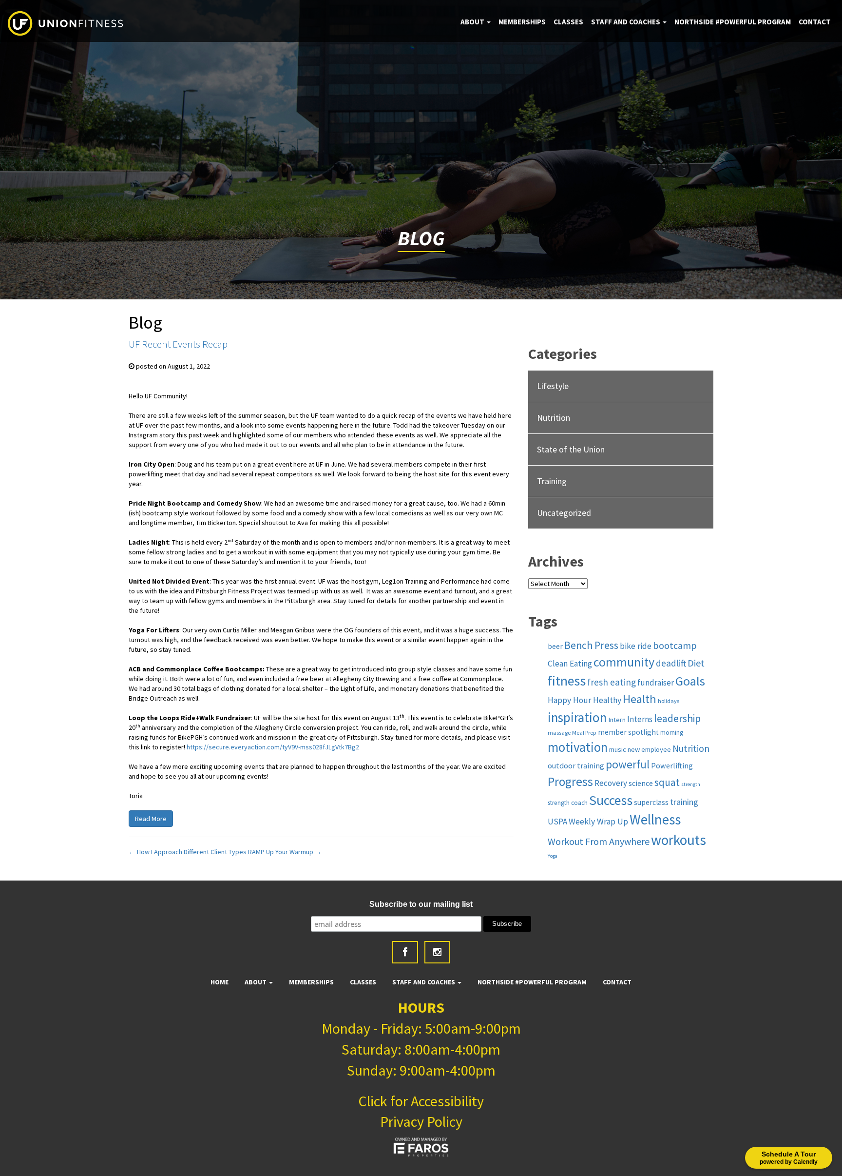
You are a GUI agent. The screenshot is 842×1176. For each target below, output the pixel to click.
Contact (815, 21)
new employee (649, 749)
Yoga (552, 856)
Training (552, 481)
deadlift (671, 663)
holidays (668, 701)
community (623, 662)
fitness (567, 680)
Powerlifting (672, 765)
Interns (639, 719)
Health (639, 698)
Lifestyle (553, 386)
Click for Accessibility (421, 1101)
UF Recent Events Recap (178, 344)
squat (667, 782)
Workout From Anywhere (599, 841)
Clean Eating (570, 663)
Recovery (610, 783)
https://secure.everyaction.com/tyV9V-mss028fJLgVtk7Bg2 (273, 747)
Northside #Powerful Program (732, 21)
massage (559, 732)
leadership (677, 718)
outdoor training (576, 765)
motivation (578, 747)
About (473, 21)
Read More (151, 818)
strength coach (568, 803)
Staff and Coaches (626, 21)
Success (610, 800)
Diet (696, 663)
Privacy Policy (421, 1121)
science (641, 783)
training (684, 801)
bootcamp (675, 645)
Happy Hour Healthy (584, 700)
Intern (617, 719)
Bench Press (591, 645)
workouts (678, 840)
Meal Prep (584, 732)
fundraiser (655, 682)
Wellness (655, 819)
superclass (651, 802)
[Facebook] (405, 952)
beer (555, 646)
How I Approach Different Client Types (188, 851)
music (617, 749)
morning (671, 732)
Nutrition (553, 417)
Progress (570, 781)
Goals (690, 681)
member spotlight (628, 732)
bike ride (635, 646)
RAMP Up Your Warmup (285, 851)
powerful (628, 764)
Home (219, 982)
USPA (557, 821)
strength (690, 784)
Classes (568, 21)
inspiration (577, 717)
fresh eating (611, 682)
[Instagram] (437, 952)
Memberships (522, 21)
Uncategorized (564, 512)
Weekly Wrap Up (598, 821)
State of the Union (571, 449)
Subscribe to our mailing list (421, 904)
